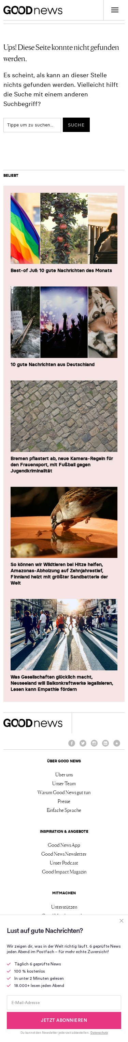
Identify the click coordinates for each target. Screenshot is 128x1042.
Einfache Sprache (64, 809)
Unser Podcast (64, 862)
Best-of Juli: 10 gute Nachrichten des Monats (61, 270)
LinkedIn (105, 746)
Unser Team (64, 783)
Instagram (94, 746)
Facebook (71, 746)
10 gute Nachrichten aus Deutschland (53, 364)
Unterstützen (64, 906)
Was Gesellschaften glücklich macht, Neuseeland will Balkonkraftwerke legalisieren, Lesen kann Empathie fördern (62, 683)
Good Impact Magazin (64, 871)
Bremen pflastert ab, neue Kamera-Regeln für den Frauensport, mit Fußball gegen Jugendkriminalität (62, 464)
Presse (64, 801)
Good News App (64, 844)
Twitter (83, 746)
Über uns (64, 774)
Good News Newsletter (64, 853)
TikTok (116, 746)
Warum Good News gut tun (64, 792)
